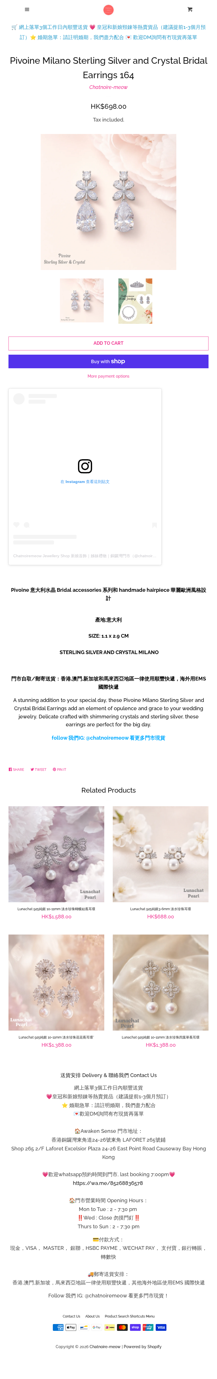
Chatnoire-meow (108, 87)
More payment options (108, 376)
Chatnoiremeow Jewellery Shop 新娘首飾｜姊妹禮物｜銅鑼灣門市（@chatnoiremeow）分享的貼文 (101, 556)
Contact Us (71, 1316)
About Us (92, 1316)
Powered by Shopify (143, 1346)
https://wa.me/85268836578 (108, 1183)
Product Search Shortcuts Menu (130, 1316)
